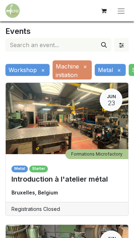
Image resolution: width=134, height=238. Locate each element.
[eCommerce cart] (103, 11)
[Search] (103, 45)
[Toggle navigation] (121, 11)
